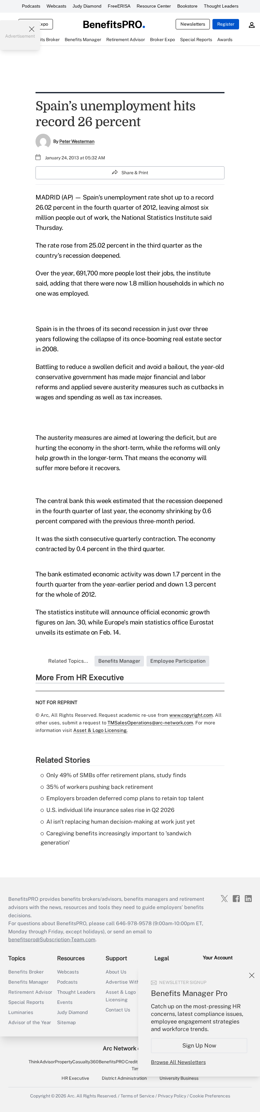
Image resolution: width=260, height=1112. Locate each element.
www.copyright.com (191, 715)
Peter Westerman (76, 141)
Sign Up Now (199, 1045)
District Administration (124, 1078)
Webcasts (56, 6)
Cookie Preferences (210, 1095)
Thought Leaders (221, 6)
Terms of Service (137, 1095)
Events (65, 1002)
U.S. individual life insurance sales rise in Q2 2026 (110, 810)
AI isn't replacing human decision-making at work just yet (120, 821)
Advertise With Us (126, 982)
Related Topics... (68, 661)
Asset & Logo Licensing (121, 995)
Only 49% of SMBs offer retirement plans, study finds (116, 775)
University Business (178, 1078)
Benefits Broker (26, 971)
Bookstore (187, 6)
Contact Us (118, 1009)
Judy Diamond (87, 6)
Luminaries (20, 1012)
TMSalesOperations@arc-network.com (150, 722)
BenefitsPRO (112, 1061)
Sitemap (66, 1022)
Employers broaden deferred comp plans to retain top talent (125, 798)
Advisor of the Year (29, 1022)
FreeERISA (119, 6)
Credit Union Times (137, 1065)
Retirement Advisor (30, 992)
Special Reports (26, 1002)
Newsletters (192, 24)
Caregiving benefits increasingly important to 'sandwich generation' (116, 838)
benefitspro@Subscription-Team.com (51, 940)
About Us (116, 971)
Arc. (71, 1095)
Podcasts (31, 6)
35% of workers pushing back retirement (99, 786)
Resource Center (154, 6)
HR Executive (75, 1078)
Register (225, 24)
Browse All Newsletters (178, 1062)
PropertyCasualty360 (77, 1061)
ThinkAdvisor (42, 1061)
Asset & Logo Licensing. (100, 730)
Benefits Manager (28, 982)
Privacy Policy (172, 1095)
